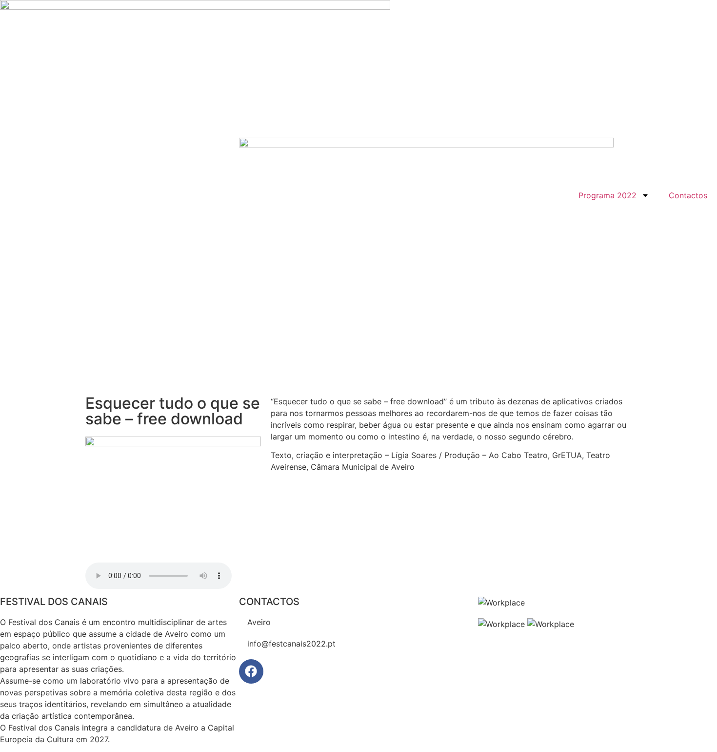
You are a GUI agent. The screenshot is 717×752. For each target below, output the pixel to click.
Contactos (688, 195)
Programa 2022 (607, 195)
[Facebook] (251, 671)
